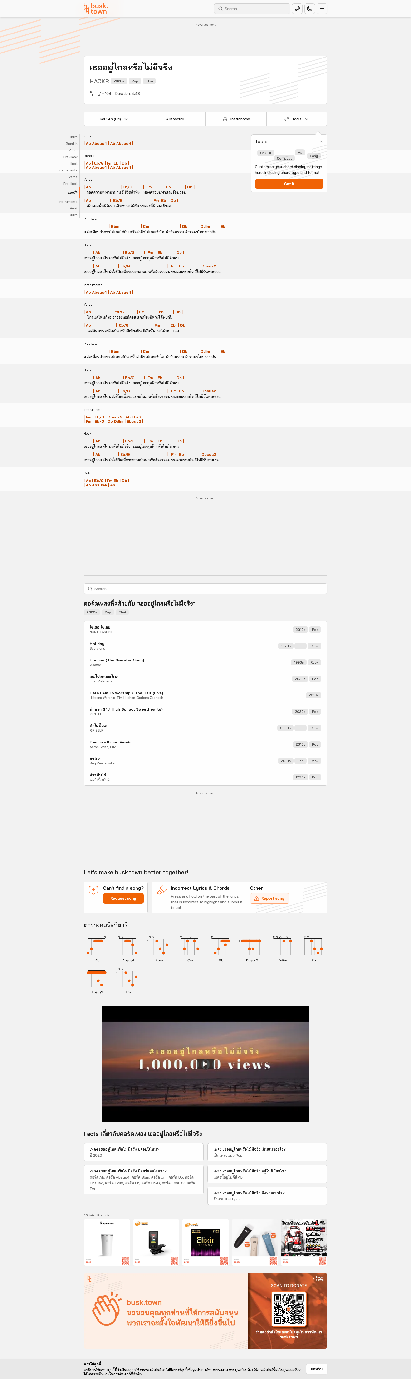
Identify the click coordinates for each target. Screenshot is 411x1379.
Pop (135, 81)
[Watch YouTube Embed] (205, 1064)
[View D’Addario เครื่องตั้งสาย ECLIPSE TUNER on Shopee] (156, 1242)
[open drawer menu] (322, 8)
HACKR (99, 81)
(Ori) (110, 119)
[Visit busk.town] (96, 8)
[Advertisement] (205, 38)
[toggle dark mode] (309, 8)
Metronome (240, 119)
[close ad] (321, 1279)
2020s (119, 81)
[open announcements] (297, 8)
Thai (149, 81)
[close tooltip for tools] (321, 141)
